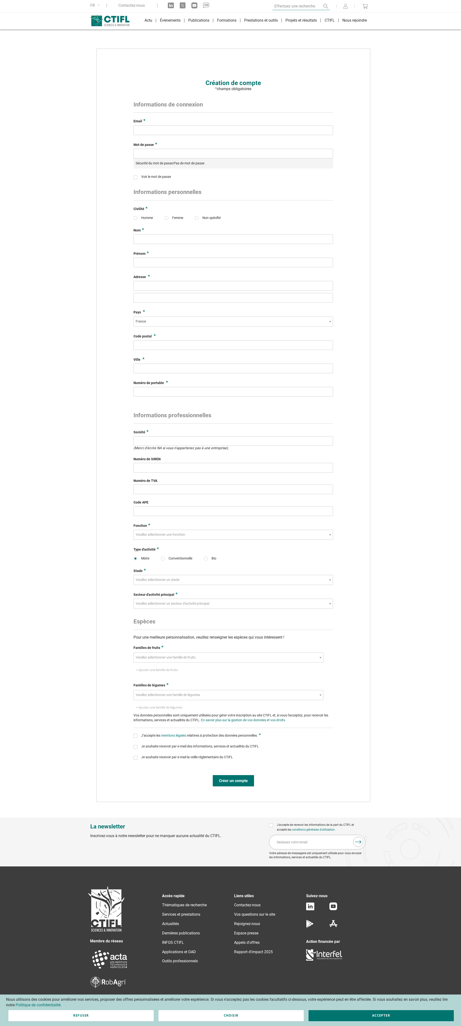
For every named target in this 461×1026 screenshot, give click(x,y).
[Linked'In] (310, 909)
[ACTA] (109, 969)
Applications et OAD (179, 952)
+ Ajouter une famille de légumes (159, 707)
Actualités (170, 923)
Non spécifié (211, 218)
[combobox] (233, 321)
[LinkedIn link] (171, 5)
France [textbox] (141, 321)
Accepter (381, 1015)
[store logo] (112, 20)
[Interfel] (324, 959)
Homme (147, 218)
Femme (177, 218)
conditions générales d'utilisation (313, 829)
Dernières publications (181, 933)
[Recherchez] (322, 6)
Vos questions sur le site (254, 914)
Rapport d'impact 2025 (253, 952)
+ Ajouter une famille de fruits (157, 670)
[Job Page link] (206, 5)
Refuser (81, 1015)
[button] (95, 5)
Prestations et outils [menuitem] (261, 20)
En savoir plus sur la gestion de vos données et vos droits (243, 720)
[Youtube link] (194, 5)
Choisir (231, 1015)
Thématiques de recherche (184, 905)
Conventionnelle (180, 558)
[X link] (183, 5)
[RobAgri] (108, 986)
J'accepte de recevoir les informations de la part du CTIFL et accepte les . (315, 827)
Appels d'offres (247, 942)
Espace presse (246, 933)
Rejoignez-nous (247, 923)
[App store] (333, 926)
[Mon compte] (345, 7)
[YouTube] (333, 909)
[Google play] (310, 926)
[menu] (256, 21)
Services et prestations (181, 914)
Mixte (145, 558)
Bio (214, 558)
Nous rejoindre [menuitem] (354, 20)
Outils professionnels (180, 961)
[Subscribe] (358, 842)
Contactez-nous (131, 5)
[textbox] (162, 534)
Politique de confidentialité (38, 1005)
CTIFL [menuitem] (330, 20)
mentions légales (174, 736)
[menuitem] (148, 21)
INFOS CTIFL (173, 942)
